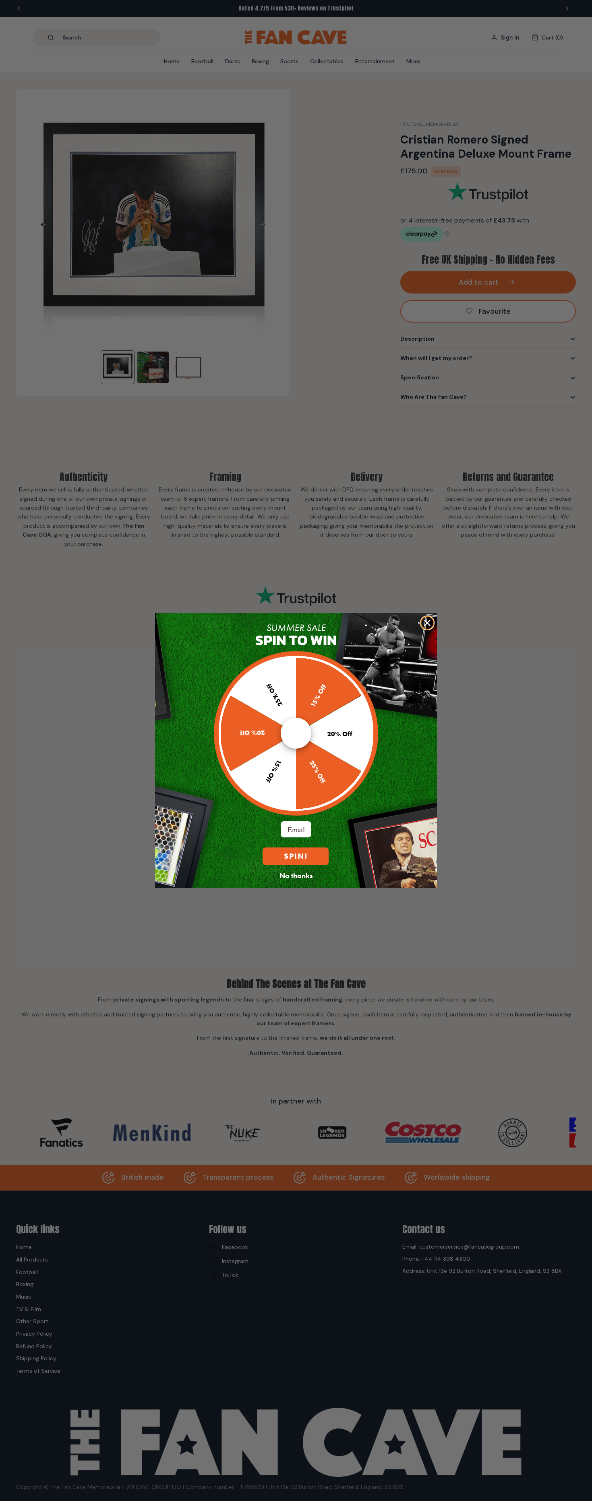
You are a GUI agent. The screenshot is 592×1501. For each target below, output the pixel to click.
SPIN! (296, 856)
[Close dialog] (427, 622)
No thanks (296, 875)
